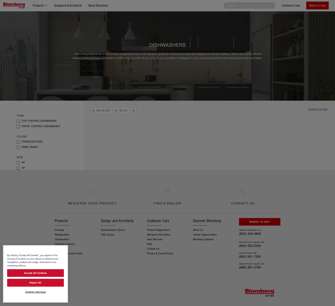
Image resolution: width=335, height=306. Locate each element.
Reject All (35, 282)
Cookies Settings (35, 292)
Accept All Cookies (35, 272)
